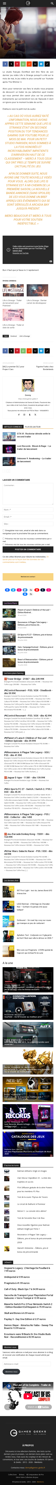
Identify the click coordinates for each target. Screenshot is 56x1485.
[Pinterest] (17, 64)
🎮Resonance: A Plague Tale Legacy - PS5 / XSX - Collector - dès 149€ (27, 815)
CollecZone (12, 1474)
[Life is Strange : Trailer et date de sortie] (13, 315)
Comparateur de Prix (36, 1474)
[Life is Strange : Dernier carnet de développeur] (37, 290)
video (31, 48)
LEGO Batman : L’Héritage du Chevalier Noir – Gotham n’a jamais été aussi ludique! (33, 907)
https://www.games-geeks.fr (28, 399)
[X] (11, 64)
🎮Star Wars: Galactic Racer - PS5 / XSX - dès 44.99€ (28, 852)
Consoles (12, 9)
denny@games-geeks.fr (35, 1467)
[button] (4, 3)
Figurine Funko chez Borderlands (44, 368)
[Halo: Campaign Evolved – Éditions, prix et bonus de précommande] (9, 650)
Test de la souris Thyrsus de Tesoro (32, 1197)
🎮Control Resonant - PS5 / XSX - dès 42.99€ (28, 715)
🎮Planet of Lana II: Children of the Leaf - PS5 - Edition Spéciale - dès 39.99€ (28, 739)
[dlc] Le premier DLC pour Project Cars (13, 368)
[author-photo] (28, 391)
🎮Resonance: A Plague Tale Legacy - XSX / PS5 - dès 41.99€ (27, 754)
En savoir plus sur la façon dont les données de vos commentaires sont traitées (26, 559)
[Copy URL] (47, 64)
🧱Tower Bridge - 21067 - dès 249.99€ (24, 679)
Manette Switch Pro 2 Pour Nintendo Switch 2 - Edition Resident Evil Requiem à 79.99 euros (28, 1305)
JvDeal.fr (8, 1262)
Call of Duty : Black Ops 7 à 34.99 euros (24, 1289)
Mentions (38, 1462)
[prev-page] (4, 471)
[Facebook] (5, 64)
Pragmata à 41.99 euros (17, 1283)
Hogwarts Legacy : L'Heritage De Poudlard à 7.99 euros (27, 1269)
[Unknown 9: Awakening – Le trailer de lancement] (9, 461)
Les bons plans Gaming (13, 673)
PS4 (19, 9)
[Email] (35, 64)
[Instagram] (25, 414)
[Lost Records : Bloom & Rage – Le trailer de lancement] (9, 449)
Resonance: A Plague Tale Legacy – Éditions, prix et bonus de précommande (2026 (34, 1238)
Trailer (26, 48)
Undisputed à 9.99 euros (17, 1277)
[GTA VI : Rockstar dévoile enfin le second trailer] (9, 436)
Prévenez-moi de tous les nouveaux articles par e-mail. (27, 544)
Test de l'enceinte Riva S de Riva (30, 1218)
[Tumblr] (31, 414)
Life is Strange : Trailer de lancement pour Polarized (12, 303)
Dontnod (14, 336)
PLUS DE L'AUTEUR (33, 427)
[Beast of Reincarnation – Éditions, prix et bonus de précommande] (9, 662)
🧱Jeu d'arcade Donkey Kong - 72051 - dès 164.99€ (26, 835)
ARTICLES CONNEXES (13, 427)
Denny (28, 395)
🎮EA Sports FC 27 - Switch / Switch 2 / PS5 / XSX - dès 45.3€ (28, 790)
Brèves (21, 1474)
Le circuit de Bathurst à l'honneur (31, 1204)
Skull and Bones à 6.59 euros (19, 1313)
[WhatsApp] (23, 64)
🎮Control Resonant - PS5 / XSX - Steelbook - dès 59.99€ (28, 692)
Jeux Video (18, 48)
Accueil (4, 9)
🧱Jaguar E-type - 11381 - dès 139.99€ (24, 777)
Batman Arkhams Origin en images (32, 1171)
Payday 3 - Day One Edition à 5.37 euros (25, 1319)
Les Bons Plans (10, 603)
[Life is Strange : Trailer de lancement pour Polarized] (13, 290)
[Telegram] (41, 64)
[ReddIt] (29, 64)
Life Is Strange (25, 336)
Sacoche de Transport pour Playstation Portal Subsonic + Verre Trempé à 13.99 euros (28, 1296)
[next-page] (8, 471)
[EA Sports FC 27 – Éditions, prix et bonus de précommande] (9, 637)
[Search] (52, 3)
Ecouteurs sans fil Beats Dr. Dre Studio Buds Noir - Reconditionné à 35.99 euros (27, 1335)
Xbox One (38, 48)
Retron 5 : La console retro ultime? (31, 1211)
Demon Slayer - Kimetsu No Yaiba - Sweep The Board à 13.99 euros (28, 1326)
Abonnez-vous (11, 1371)
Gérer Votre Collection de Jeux (27, 1477)
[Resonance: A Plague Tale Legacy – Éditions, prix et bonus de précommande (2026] (9, 625)
